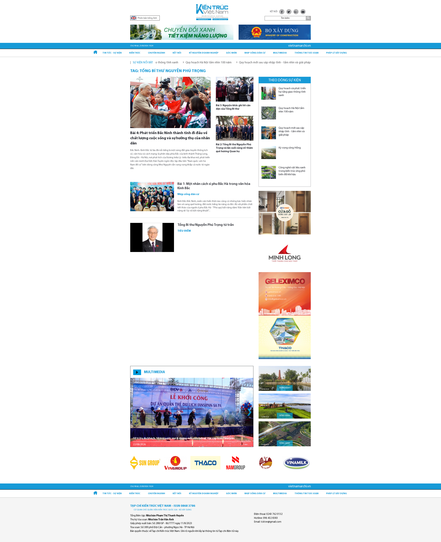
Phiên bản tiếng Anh (147, 18)
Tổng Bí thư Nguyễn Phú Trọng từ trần (205, 225)
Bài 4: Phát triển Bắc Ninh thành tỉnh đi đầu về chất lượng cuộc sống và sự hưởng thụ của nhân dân (170, 138)
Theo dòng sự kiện (285, 80)
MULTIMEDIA (154, 372)
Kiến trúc (134, 53)
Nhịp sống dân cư (254, 53)
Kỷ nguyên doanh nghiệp (203, 53)
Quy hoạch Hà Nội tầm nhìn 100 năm (185, 62)
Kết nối (177, 53)
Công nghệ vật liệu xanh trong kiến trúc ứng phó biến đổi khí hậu (292, 171)
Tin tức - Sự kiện (112, 53)
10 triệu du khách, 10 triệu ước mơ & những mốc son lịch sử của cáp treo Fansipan (183, 438)
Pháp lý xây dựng (336, 53)
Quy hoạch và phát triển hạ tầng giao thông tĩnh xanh (292, 92)
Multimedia (280, 53)
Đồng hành (284, 388)
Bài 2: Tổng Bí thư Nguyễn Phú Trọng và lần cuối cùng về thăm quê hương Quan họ (234, 148)
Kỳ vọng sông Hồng (307, 62)
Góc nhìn (231, 53)
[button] (249, 412)
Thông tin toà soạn (307, 53)
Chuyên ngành (156, 53)
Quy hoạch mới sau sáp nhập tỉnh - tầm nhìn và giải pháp (252, 62)
